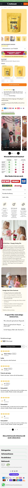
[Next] (26, 21)
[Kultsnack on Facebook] (13, 471)
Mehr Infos (5, 197)
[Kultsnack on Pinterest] (17, 471)
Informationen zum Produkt (10, 48)
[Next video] (18, 153)
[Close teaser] (1, 238)
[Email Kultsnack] (11, 471)
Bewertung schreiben (10, 346)
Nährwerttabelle (6, 189)
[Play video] (11, 133)
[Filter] (22, 346)
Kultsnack (11, 485)
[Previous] (2, 21)
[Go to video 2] (13, 153)
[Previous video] (9, 153)
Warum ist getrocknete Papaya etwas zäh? (12, 325)
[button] (4, 46)
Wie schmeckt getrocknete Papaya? (14, 321)
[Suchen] (21, 4)
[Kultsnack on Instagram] (15, 471)
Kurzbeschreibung (7, 193)
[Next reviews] (25, 93)
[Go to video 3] (14, 153)
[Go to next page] (18, 430)
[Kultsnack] (14, 4)
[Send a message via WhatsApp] (3, 485)
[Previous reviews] (2, 93)
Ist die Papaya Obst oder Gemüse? (13, 329)
